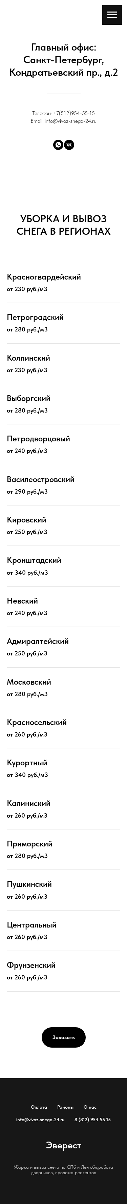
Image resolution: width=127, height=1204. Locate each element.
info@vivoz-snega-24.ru (40, 1119)
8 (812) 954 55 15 (93, 1119)
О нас (90, 1107)
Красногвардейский (44, 277)
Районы (65, 1107)
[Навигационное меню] (112, 15)
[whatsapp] (58, 145)
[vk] (69, 145)
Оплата (39, 1107)
